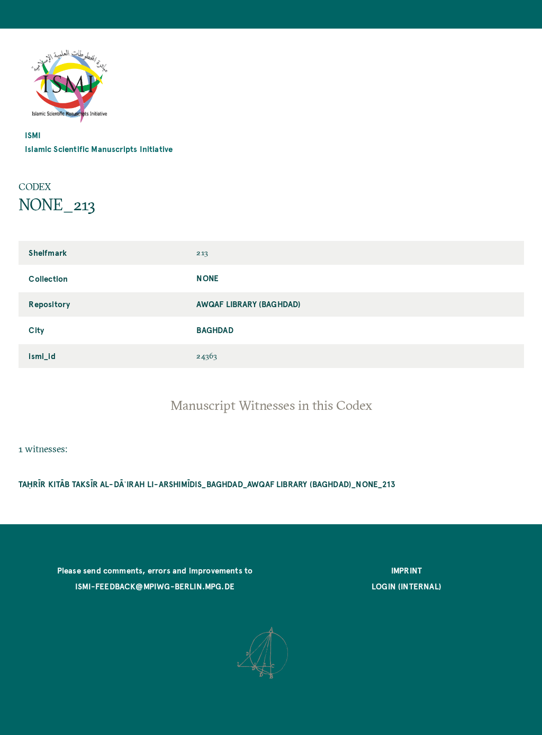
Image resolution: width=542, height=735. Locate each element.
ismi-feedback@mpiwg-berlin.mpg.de (154, 585)
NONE (207, 277)
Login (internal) (406, 585)
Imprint (406, 570)
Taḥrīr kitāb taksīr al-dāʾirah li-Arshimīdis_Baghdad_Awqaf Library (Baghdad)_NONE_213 (207, 483)
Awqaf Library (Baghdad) (248, 303)
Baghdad (214, 329)
